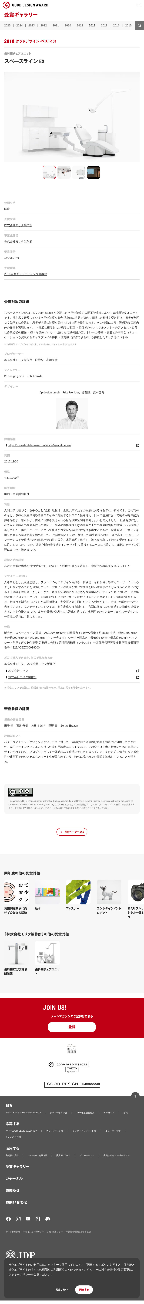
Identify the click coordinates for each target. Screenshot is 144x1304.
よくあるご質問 (13, 1137)
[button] (49, 172)
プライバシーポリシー (33, 1232)
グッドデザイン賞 (58, 1112)
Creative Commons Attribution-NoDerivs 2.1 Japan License (72, 801)
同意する (84, 1289)
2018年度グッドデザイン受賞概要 (25, 274)
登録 (72, 1027)
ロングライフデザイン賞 (84, 1131)
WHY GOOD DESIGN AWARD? (21, 1131)
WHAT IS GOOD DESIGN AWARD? (23, 1112)
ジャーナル (14, 1178)
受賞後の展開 (12, 1155)
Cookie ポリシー (55, 1232)
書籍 (125, 1112)
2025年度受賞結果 (85, 1112)
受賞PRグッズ (63, 1155)
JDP (23, 801)
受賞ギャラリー (18, 1167)
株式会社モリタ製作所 (18, 225)
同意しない (62, 1289)
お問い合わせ (16, 1202)
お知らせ (13, 1190)
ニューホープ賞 (113, 1131)
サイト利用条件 (13, 1232)
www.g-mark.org (46, 804)
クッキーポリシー (19, 1274)
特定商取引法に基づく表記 (78, 1232)
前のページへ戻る (74, 832)
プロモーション (87, 1155)
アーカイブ (108, 1112)
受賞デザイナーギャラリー (116, 1155)
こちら (90, 808)
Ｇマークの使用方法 (37, 1155)
